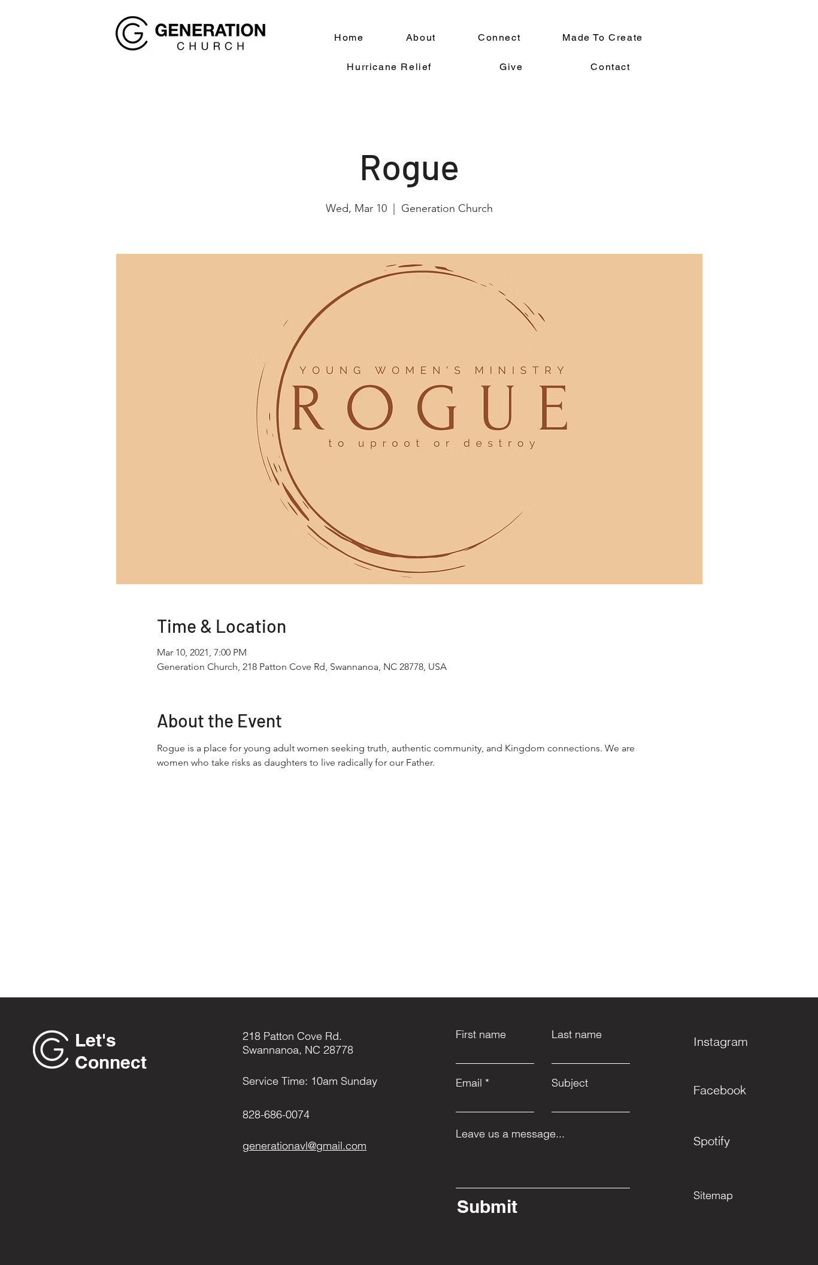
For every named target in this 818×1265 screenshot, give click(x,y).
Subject (570, 1083)
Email (469, 1083)
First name (481, 1034)
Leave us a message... (510, 1134)
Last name (577, 1034)
